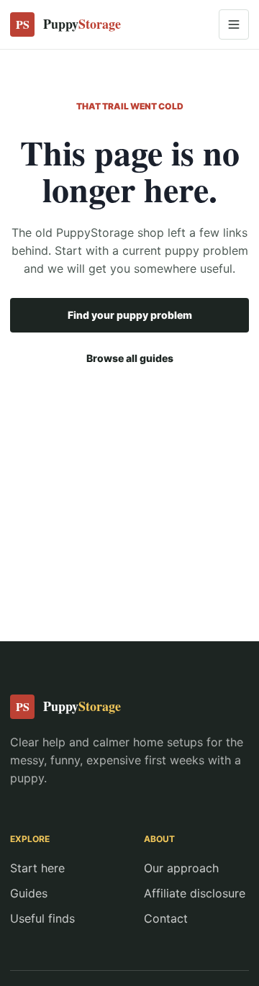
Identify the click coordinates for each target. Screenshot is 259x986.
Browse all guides (129, 358)
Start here (37, 868)
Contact (166, 918)
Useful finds (42, 918)
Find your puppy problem (130, 315)
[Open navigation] (234, 24)
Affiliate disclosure (194, 893)
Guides (28, 893)
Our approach (181, 868)
